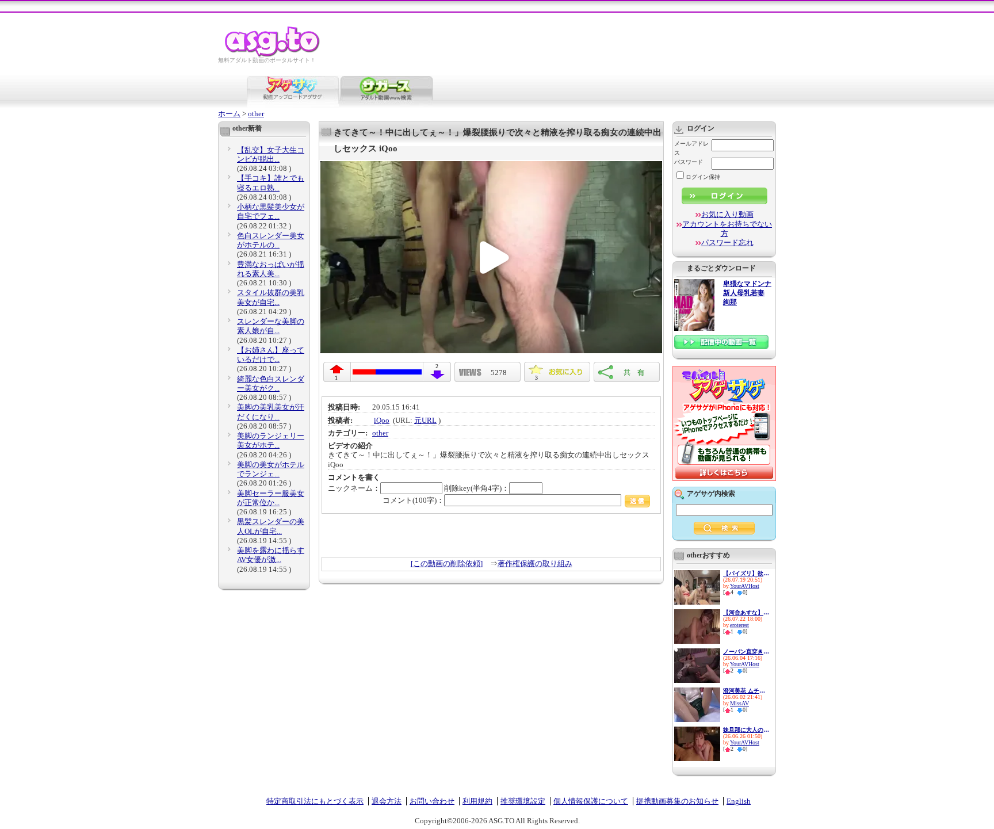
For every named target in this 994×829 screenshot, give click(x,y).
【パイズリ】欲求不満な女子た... (746, 573)
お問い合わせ (432, 801)
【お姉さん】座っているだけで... (270, 355)
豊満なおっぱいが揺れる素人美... (270, 269)
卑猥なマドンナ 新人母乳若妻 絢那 (747, 293)
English (739, 801)
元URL (425, 420)
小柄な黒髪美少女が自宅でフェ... (270, 211)
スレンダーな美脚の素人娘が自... (270, 326)
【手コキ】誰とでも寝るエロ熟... (270, 183)
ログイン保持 (703, 177)
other (256, 113)
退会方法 (387, 801)
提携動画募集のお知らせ (677, 801)
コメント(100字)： (413, 500)
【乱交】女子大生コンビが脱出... (270, 154)
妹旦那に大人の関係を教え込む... (746, 730)
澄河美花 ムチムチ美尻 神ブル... (746, 690)
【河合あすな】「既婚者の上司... (746, 612)
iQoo (381, 420)
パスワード (688, 162)
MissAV (739, 703)
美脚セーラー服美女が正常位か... (270, 498)
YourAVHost (744, 586)
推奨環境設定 (522, 801)
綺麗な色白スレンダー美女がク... (270, 383)
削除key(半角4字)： (476, 488)
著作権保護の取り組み (535, 563)
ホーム (229, 113)
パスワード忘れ (727, 242)
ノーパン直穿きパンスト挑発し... (746, 651)
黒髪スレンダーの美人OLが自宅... (270, 526)
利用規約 (477, 801)
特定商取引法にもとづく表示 (315, 801)
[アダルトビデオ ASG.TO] (273, 55)
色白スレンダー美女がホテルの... (270, 240)
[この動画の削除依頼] (447, 563)
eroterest (739, 625)
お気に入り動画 (727, 214)
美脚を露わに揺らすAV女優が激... (270, 555)
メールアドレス (691, 148)
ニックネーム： (354, 488)
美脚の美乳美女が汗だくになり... (270, 412)
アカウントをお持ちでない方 (727, 229)
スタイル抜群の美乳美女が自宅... (270, 297)
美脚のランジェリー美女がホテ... (270, 440)
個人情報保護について (590, 801)
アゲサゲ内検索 (711, 494)
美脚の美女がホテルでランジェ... (270, 469)
